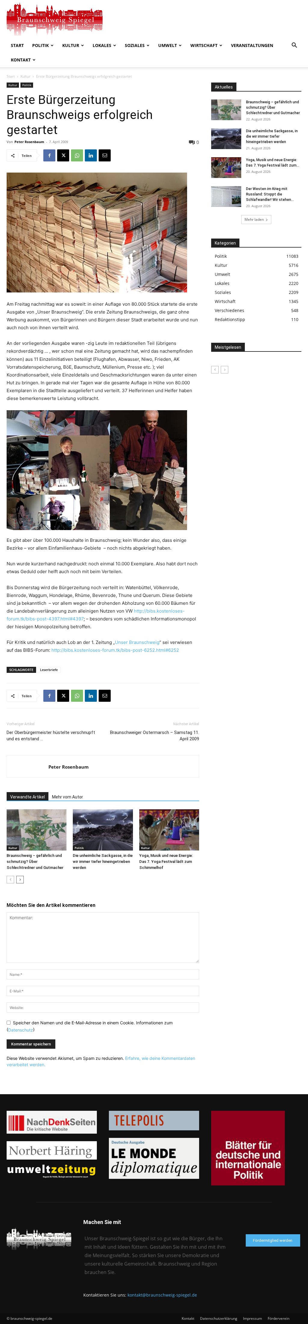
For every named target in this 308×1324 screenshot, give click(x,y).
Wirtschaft (203, 45)
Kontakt (21, 60)
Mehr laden (254, 219)
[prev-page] (10, 879)
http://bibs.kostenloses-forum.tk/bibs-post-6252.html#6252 (115, 650)
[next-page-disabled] (224, 369)
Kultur (70, 45)
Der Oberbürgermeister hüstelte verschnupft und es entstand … (51, 736)
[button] (294, 46)
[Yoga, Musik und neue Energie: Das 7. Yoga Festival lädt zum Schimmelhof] (169, 830)
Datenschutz (20, 1029)
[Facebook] (49, 155)
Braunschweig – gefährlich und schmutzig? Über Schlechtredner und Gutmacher (35, 861)
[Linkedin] (91, 155)
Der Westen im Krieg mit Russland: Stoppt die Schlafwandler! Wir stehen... (270, 194)
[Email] (105, 155)
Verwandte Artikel (27, 797)
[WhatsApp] (77, 155)
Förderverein (278, 1318)
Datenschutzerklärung (218, 1318)
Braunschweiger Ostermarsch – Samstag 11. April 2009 (154, 736)
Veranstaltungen (252, 45)
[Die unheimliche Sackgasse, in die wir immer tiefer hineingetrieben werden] (103, 830)
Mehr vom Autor (67, 797)
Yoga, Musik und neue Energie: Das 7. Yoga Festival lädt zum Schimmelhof (166, 861)
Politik (40, 45)
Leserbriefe (49, 669)
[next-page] (20, 879)
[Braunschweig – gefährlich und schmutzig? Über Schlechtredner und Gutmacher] (36, 830)
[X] (63, 155)
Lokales (102, 45)
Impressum (252, 1318)
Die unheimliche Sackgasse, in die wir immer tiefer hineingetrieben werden (103, 861)
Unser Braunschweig (137, 642)
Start (17, 45)
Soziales (135, 45)
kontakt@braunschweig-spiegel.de (162, 1295)
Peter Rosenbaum (29, 141)
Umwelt (167, 45)
